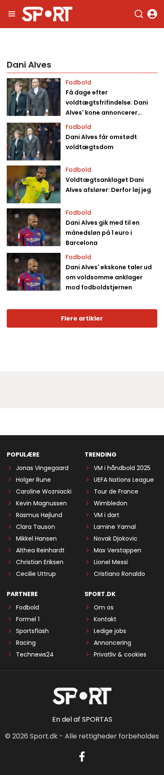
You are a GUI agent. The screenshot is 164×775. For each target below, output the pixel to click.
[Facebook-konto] (82, 756)
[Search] (139, 14)
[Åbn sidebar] (12, 14)
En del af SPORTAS (82, 719)
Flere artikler (82, 318)
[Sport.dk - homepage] (47, 14)
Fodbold (78, 82)
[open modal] (152, 14)
